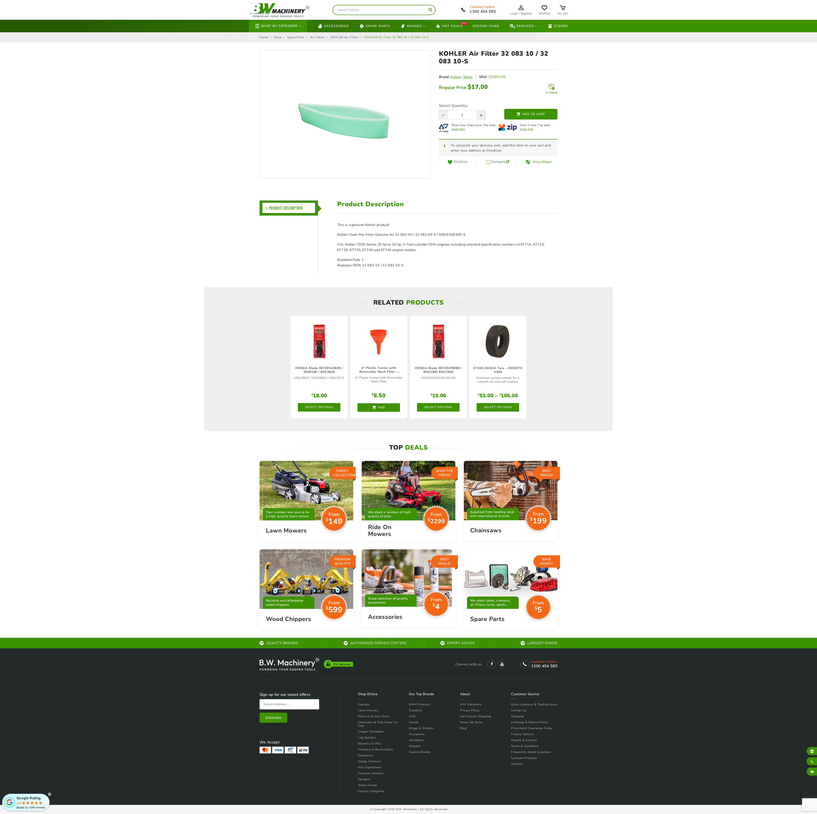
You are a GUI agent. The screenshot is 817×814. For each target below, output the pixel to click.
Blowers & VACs (369, 744)
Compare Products (524, 758)
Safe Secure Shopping (475, 716)
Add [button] (381, 407)
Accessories (336, 26)
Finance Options (522, 734)
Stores (561, 26)
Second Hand (486, 26)
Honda (413, 722)
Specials (363, 704)
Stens (468, 77)
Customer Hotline (482, 7)
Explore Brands (419, 752)
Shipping (517, 716)
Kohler (456, 77)
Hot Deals (452, 25)
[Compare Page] (508, 162)
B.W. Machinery (470, 704)
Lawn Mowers (368, 710)
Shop (278, 37)
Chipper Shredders (371, 732)
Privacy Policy (469, 710)
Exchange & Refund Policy (529, 722)
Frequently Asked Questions (531, 752)
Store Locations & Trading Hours (534, 704)
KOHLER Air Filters (344, 37)
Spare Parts (378, 26)
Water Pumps (367, 785)
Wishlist (517, 764)
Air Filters (317, 37)
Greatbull (415, 710)
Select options (319, 407)
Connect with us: (468, 664)
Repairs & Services (524, 740)
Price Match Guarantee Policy (531, 728)
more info (458, 129)
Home (264, 37)
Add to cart (533, 114)
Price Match (542, 162)
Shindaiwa (416, 740)
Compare (498, 162)
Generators (365, 755)
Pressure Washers (370, 773)
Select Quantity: (453, 105)
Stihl (412, 716)
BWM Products (419, 704)
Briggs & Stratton (421, 728)
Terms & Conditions (525, 746)
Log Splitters (367, 738)
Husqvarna (416, 734)
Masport (415, 746)
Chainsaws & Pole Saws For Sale (378, 724)
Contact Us (519, 710)
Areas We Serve (471, 722)
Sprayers (364, 779)
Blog (463, 728)
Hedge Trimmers (369, 761)
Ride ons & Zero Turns (373, 716)
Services (525, 26)
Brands (414, 26)
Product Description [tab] (286, 208)
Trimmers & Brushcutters (375, 749)
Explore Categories (371, 791)
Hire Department (369, 767)
